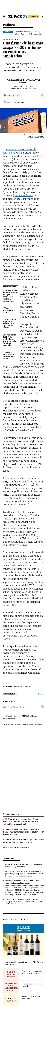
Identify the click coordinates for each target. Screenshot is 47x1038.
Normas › (40, 694)
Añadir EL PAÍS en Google (15, 102)
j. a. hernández (15, 80)
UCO (4, 707)
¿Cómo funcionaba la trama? (9, 310)
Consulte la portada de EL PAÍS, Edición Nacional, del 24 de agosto (28, 33)
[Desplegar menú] (5, 16)
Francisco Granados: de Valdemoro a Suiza (9, 356)
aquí (40, 724)
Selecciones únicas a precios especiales (32, 985)
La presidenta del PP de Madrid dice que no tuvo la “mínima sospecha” (9, 340)
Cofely (22, 707)
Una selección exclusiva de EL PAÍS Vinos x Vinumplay (24, 963)
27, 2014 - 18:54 (26, 86)
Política (9, 25)
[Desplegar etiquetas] (42, 706)
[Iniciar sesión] (42, 16)
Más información (8, 719)
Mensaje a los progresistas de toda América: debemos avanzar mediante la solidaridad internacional (21, 821)
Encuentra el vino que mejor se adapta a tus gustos (32, 972)
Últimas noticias (11, 814)
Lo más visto (8, 859)
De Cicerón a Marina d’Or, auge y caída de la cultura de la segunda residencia (22, 882)
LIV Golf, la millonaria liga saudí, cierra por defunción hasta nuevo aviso (23, 840)
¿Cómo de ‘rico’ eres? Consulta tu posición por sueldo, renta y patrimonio (23, 865)
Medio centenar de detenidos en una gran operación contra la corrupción (10, 296)
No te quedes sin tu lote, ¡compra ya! (31, 997)
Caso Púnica (13, 707)
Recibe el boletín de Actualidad (18, 686)
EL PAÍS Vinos (23, 928)
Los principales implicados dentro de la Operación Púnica (10, 324)
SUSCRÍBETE (34, 16)
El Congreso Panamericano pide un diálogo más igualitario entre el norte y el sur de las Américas (23, 832)
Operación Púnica (10, 39)
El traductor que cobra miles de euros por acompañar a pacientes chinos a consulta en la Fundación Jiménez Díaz (23, 901)
